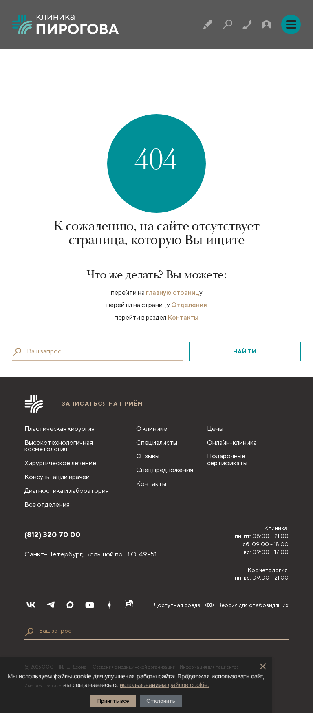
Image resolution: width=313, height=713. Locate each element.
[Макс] (70, 604)
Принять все (113, 701)
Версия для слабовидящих (253, 605)
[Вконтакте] (30, 604)
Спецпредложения (164, 470)
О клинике (151, 429)
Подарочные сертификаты (227, 459)
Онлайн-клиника (232, 442)
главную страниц (172, 292)
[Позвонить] (247, 24)
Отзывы (147, 456)
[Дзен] (109, 604)
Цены (215, 429)
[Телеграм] (50, 604)
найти (245, 351)
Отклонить (160, 701)
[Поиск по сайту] (29, 632)
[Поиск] (227, 24)
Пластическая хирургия (59, 429)
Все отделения (47, 504)
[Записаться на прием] (208, 24)
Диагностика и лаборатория (66, 490)
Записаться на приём (102, 403)
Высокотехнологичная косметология (58, 446)
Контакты (183, 317)
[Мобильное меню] (291, 24)
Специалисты (156, 442)
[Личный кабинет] (266, 24)
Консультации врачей (57, 477)
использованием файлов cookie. (164, 684)
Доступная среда (177, 605)
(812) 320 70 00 (52, 534)
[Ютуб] (89, 604)
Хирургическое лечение (60, 463)
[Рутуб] (128, 604)
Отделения (189, 305)
